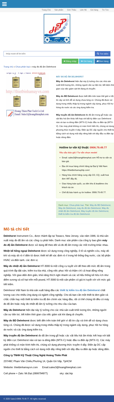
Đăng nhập (70, 61)
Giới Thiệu (71, 10)
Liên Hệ (83, 10)
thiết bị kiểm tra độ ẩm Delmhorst (74, 214)
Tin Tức (105, 10)
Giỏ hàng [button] (87, 61)
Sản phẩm (58, 10)
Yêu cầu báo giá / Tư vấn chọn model (78, 152)
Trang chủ (8, 66)
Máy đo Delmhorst (67, 208)
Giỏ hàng (94, 10)
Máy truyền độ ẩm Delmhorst (94, 211)
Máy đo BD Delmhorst (100, 205)
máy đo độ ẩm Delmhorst (89, 208)
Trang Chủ (46, 10)
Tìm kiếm (103, 54)
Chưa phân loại (22, 66)
